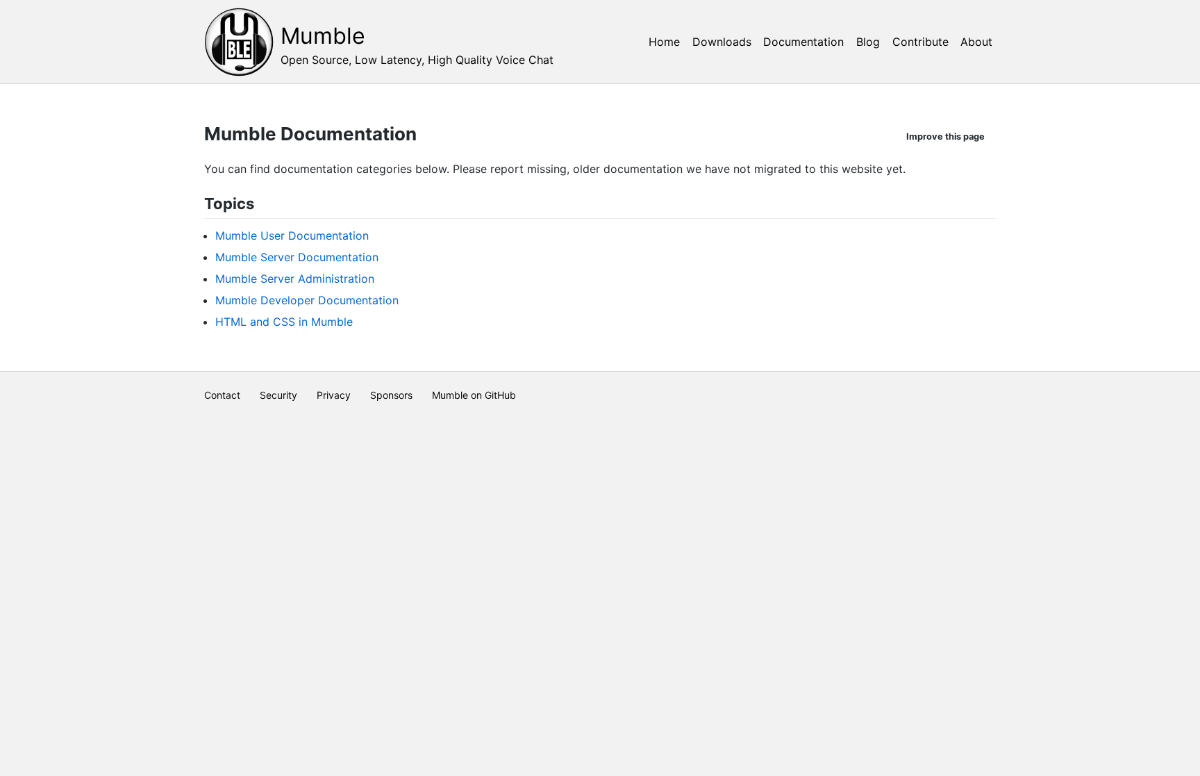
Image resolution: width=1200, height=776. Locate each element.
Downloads (721, 42)
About (976, 42)
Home (664, 42)
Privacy (334, 395)
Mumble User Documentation (292, 235)
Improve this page (945, 136)
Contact (222, 395)
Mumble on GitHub (474, 395)
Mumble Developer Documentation (307, 300)
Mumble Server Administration (294, 279)
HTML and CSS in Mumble (284, 322)
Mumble (323, 35)
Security (278, 395)
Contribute (920, 42)
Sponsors (391, 395)
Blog (868, 42)
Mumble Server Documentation (296, 257)
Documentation (803, 42)
